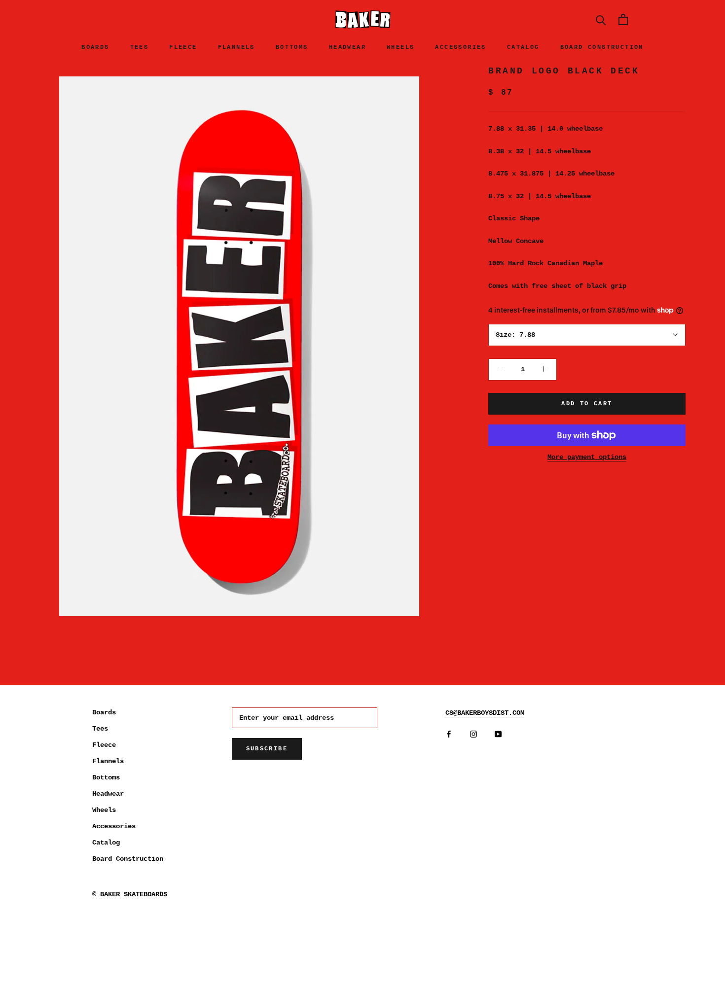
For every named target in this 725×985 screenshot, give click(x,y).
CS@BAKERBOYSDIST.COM (484, 713)
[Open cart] (623, 19)
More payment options (586, 457)
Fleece (183, 47)
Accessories (460, 47)
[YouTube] (498, 734)
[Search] (601, 19)
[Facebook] (448, 734)
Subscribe (267, 748)
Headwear (347, 47)
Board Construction (602, 47)
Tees (139, 47)
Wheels (400, 47)
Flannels (236, 47)
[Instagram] (473, 734)
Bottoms (292, 47)
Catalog (523, 47)
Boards (95, 47)
